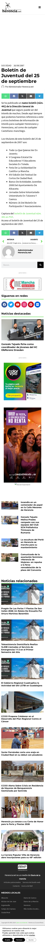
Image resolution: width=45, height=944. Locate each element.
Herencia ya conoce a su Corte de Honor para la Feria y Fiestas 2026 (22, 822)
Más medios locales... (32, 909)
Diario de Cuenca (30, 898)
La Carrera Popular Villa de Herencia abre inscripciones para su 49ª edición (21, 856)
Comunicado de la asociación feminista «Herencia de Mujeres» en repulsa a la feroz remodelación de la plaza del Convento (31, 562)
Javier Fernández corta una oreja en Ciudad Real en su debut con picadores (21, 753)
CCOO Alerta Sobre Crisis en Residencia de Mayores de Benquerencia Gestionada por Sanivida (22, 788)
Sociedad (6, 65)
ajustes (32, 935)
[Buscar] (40, 265)
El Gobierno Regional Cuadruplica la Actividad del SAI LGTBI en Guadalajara (21, 684)
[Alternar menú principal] (40, 7)
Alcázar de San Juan (8, 901)
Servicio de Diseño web (31, 882)
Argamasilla (5, 905)
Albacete (4, 898)
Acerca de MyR (27, 886)
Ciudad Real (5, 912)
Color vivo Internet (21, 922)
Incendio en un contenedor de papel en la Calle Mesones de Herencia (31, 506)
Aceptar (7, 940)
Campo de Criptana (8, 909)
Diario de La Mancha (31, 901)
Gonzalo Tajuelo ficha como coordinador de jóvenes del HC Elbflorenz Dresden (19, 347)
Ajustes (31, 940)
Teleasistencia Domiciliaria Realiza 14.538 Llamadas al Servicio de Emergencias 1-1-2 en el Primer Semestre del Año (19, 648)
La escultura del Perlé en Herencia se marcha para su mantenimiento (32, 543)
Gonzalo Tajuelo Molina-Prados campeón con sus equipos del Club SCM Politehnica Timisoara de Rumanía (30, 525)
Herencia (27, 905)
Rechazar (19, 940)
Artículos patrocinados (12, 882)
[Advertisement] (22, 38)
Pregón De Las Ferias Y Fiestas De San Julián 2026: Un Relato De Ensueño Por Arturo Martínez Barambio (21, 611)
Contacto (16, 886)
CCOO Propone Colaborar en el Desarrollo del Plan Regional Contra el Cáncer (21, 719)
